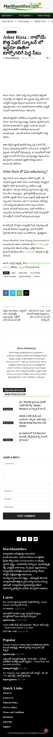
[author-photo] (26, 338)
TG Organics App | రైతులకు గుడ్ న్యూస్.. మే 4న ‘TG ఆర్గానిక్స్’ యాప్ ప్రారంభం (25, 674)
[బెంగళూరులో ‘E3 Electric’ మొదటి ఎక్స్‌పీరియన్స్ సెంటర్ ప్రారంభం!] (10, 436)
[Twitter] (13, 293)
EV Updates (15, 27)
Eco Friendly (35, 273)
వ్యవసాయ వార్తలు (9, 620)
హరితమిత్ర (40, 244)
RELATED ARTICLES (14, 390)
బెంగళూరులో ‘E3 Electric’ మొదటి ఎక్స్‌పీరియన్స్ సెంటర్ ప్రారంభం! (33, 436)
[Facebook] (6, 293)
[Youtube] (36, 539)
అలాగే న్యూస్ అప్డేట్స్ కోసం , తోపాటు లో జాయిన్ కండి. (26, 265)
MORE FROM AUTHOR (15, 394)
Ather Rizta (23, 273)
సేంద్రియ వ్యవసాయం (10, 680)
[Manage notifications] (46, 730)
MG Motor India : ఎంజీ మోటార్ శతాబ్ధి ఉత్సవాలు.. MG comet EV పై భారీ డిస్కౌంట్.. (38, 315)
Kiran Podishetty (12, 58)
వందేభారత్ (30, 251)
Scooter (37, 276)
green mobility (25, 276)
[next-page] (9, 447)
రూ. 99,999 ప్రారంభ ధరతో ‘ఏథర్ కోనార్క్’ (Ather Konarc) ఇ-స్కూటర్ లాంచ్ (32, 405)
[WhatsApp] (19, 293)
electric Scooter (10, 276)
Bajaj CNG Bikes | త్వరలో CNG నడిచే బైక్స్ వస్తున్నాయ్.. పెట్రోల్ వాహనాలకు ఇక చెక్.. (14, 315)
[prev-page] (5, 447)
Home (5, 27)
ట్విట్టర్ (22, 267)
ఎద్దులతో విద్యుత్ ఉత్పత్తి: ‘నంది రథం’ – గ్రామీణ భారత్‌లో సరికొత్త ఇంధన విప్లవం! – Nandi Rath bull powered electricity (26, 662)
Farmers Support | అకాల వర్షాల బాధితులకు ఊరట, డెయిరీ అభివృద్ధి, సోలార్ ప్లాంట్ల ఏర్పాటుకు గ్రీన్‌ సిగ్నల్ (26, 647)
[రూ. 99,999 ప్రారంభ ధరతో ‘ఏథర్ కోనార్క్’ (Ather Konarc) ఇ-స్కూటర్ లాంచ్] (10, 405)
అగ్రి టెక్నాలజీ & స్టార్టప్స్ (10, 668)
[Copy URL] (26, 293)
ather (13, 273)
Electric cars (8, 423)
